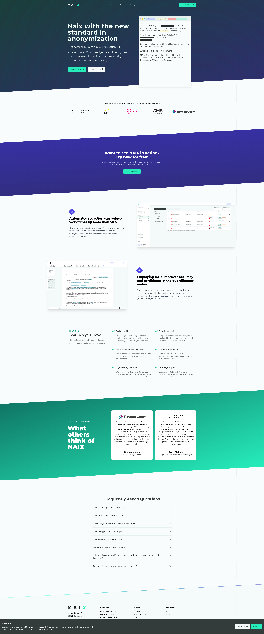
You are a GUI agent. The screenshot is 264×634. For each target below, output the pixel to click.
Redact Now (187, 5)
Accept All (256, 626)
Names (150, 19)
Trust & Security (139, 614)
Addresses (181, 19)
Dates (171, 19)
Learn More (96, 69)
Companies (161, 19)
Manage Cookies (242, 626)
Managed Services (107, 614)
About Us (137, 611)
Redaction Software (108, 611)
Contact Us (137, 617)
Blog (167, 611)
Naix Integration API (108, 617)
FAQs (167, 614)
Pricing (123, 5)
